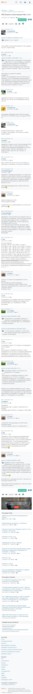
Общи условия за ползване (8, 645)
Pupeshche (11, 31)
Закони (3, 669)
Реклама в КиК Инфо (6, 641)
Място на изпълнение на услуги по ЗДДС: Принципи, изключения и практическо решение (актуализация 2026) (16, 607)
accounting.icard (23, 599)
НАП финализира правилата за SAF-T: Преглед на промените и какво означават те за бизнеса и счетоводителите (16, 589)
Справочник (4, 665)
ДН (4, 432)
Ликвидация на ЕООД (8, 543)
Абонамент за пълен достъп (9, 647)
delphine (19, 543)
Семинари (4, 677)
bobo (4, 159)
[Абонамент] (25, 2)
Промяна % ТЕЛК (7, 537)
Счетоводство (5, 660)
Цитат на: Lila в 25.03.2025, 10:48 (10, 316)
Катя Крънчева (14, 581)
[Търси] (21, 2)
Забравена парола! (6, 653)
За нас (3, 639)
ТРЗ (2, 658)
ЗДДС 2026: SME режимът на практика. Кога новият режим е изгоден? (15, 615)
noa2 (4, 54)
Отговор (22, 19)
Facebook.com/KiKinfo (8, 626)
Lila (4, 239)
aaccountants (7, 213)
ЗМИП (2, 673)
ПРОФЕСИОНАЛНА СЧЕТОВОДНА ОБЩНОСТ (15, 629)
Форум (3, 675)
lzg (15, 537)
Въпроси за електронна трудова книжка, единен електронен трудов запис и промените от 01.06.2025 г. (16, 550)
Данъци (3, 663)
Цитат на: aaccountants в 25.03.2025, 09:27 (13, 328)
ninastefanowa (7, 171)
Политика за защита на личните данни (11, 649)
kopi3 (11, 563)
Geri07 (5, 140)
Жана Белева (18, 590)
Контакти (3, 643)
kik (4, 688)
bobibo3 (5, 401)
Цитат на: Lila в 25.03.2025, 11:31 (10, 368)
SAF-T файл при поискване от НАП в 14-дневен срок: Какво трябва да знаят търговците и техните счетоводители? (16, 598)
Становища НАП (5, 671)
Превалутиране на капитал (10, 523)
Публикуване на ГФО (6, 679)
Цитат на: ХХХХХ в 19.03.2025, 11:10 (11, 58)
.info (4, 2)
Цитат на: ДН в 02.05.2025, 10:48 (10, 460)
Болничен (5, 563)
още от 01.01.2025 (21, 162)
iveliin (10, 91)
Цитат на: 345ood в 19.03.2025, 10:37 (12, 37)
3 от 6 (10, 24)
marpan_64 (11, 107)
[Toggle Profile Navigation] (30, 2)
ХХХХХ (10, 194)
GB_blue (4, 517)
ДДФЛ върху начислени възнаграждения (14, 515)
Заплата (4, 558)
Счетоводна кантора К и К (8, 684)
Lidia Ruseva (23, 523)
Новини (3, 667)
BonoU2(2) (12, 531)
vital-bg (13, 552)
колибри (11, 311)
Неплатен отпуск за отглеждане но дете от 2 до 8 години (16, 530)
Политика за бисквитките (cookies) (10, 651)
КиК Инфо (19, 609)
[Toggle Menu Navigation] (16, 2)
